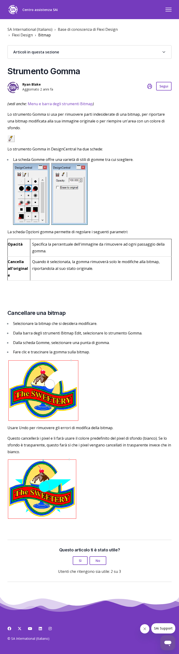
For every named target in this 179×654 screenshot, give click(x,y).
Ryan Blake (31, 84)
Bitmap (44, 35)
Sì (80, 560)
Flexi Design (22, 35)
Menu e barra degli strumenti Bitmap (60, 103)
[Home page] (13, 9)
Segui (163, 86)
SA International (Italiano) (29, 29)
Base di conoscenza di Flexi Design (88, 29)
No (98, 560)
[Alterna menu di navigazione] (168, 10)
